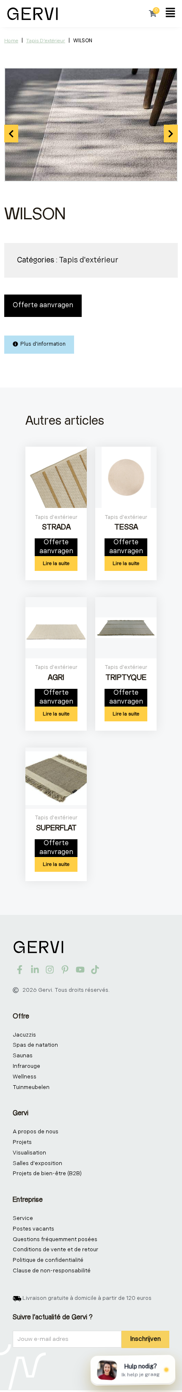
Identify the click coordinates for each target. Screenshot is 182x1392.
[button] (170, 13)
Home (11, 41)
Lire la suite (56, 563)
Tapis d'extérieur (45, 41)
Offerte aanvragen (43, 305)
